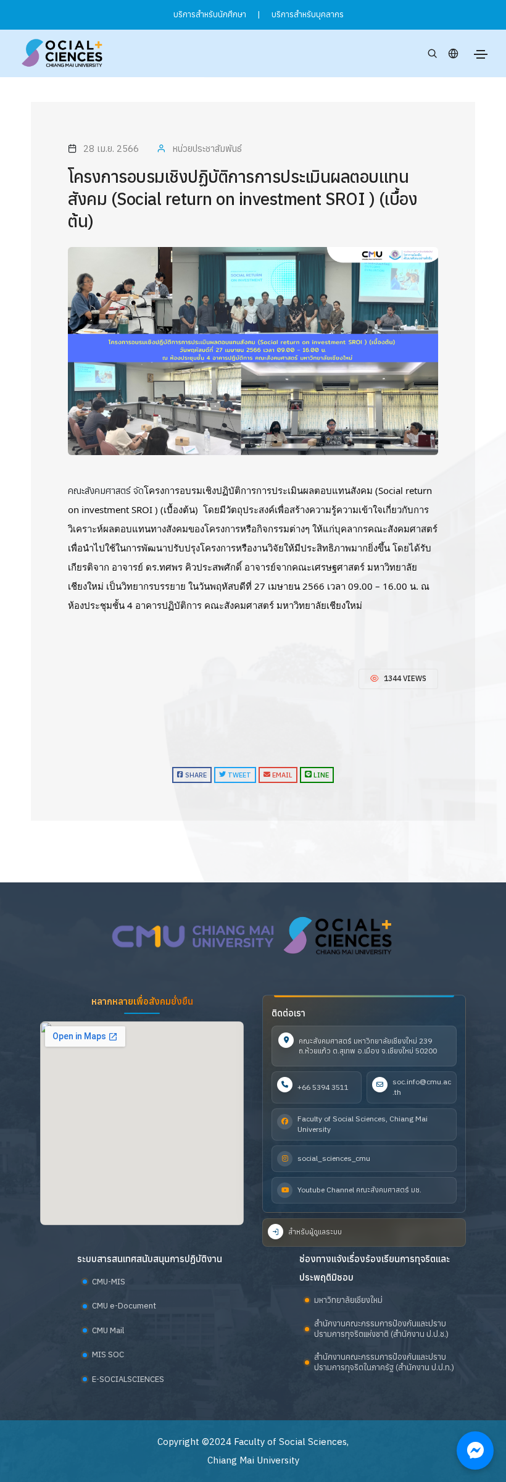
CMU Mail (108, 1330)
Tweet (238, 775)
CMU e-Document (124, 1305)
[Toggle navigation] (480, 54)
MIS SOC (108, 1354)
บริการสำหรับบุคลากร (308, 14)
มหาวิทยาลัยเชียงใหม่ (348, 1300)
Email (281, 775)
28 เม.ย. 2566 (111, 148)
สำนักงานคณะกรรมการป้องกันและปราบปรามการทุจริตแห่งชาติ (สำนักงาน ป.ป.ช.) (381, 1329)
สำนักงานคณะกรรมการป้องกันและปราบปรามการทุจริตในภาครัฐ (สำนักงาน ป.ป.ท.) (384, 1362)
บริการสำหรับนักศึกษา (209, 14)
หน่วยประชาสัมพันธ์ (207, 148)
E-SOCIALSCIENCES (128, 1379)
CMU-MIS (108, 1281)
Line (320, 775)
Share (195, 775)
